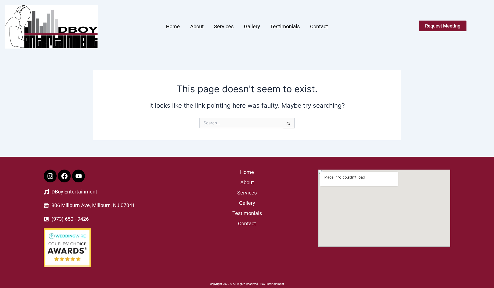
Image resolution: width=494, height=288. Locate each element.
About (197, 26)
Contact (319, 26)
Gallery (252, 26)
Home (173, 26)
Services (224, 26)
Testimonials (285, 26)
